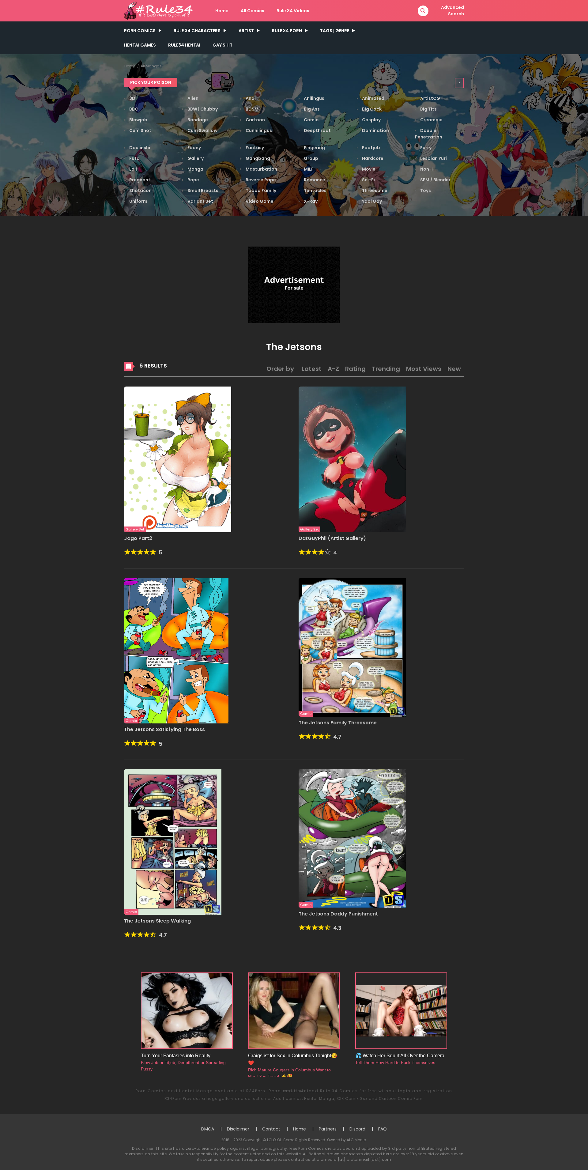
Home (221, 11)
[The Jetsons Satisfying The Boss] (176, 650)
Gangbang (257, 158)
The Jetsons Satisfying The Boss (164, 729)
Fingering (314, 148)
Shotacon (140, 190)
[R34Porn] (159, 10)
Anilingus (313, 98)
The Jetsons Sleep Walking (157, 920)
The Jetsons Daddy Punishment (338, 913)
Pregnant (139, 180)
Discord (357, 1129)
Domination (375, 130)
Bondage (197, 120)
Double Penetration (428, 133)
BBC (133, 109)
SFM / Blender (434, 180)
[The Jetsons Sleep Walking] (172, 842)
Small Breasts (202, 190)
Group (310, 158)
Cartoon (255, 120)
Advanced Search (452, 10)
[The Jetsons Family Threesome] (352, 647)
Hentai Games (140, 45)
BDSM (251, 109)
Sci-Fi (368, 180)
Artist (246, 31)
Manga (195, 169)
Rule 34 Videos (293, 11)
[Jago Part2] (177, 459)
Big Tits (428, 109)
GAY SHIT (222, 45)
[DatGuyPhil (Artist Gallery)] (352, 459)
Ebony (194, 148)
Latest (312, 368)
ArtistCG (429, 98)
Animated (372, 98)
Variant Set (200, 201)
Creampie (431, 120)
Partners (328, 1129)
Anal (250, 98)
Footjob (370, 148)
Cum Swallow (202, 130)
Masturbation (261, 169)
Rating (355, 368)
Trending (386, 368)
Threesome (374, 190)
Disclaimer (238, 1129)
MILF (308, 169)
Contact (271, 1129)
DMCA (207, 1129)
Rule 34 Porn (287, 31)
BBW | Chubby (202, 109)
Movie (368, 169)
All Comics (252, 11)
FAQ (382, 1129)
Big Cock (371, 109)
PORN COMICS (140, 31)
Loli (132, 169)
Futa (134, 158)
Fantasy (254, 148)
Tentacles (314, 190)
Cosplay (371, 120)
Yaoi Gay (371, 201)
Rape (193, 180)
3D (131, 98)
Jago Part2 (138, 538)
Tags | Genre (334, 31)
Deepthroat (317, 130)
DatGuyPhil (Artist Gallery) (332, 538)
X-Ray (310, 201)
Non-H (427, 169)
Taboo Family (260, 190)
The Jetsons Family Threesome (338, 722)
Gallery (195, 158)
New (454, 368)
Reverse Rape (260, 180)
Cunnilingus (258, 130)
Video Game (259, 201)
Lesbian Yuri (433, 158)
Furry (425, 148)
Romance (314, 180)
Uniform (137, 201)
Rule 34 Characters (197, 31)
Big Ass (311, 109)
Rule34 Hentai (184, 45)
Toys (425, 190)
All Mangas (151, 66)
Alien (192, 98)
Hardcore (372, 158)
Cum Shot (139, 130)
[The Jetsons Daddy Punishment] (352, 838)
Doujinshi (139, 148)
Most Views (423, 368)
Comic (310, 120)
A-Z (333, 368)
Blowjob (137, 120)
